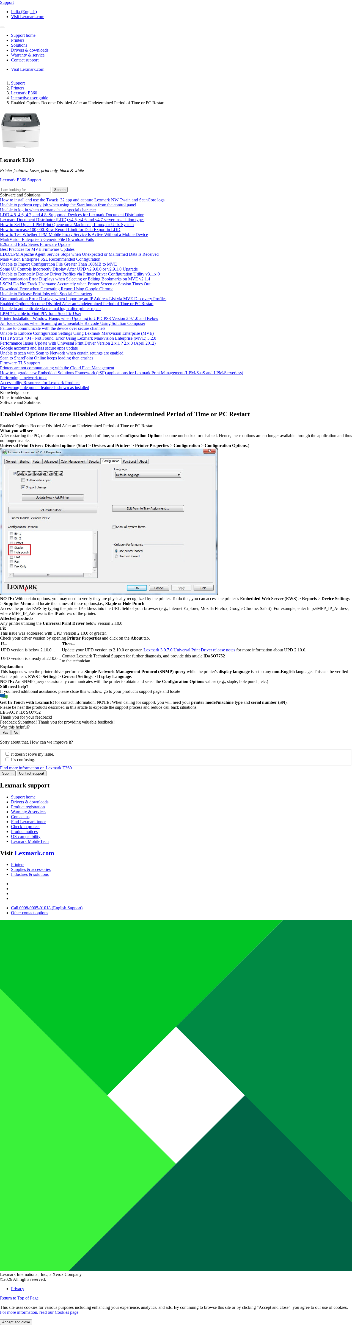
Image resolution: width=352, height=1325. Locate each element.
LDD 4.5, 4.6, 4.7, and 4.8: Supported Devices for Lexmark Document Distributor (72, 214)
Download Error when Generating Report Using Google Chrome (56, 288)
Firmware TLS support (20, 363)
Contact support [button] (24, 60)
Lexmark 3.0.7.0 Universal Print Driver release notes (189, 650)
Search (59, 190)
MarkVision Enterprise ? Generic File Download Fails (47, 239)
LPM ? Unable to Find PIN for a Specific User (40, 313)
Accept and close (16, 1322)
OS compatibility (25, 836)
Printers (17, 88)
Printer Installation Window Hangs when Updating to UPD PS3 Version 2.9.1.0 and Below (79, 318)
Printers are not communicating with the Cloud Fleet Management (57, 367)
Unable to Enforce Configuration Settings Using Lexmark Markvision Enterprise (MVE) (77, 333)
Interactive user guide (29, 97)
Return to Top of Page (19, 1298)
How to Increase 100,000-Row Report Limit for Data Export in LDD (60, 229)
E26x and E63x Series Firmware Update (35, 244)
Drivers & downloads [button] (29, 50)
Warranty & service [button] (28, 55)
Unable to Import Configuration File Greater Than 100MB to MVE (58, 264)
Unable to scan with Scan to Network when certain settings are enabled (61, 353)
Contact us (20, 816)
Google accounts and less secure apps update (39, 348)
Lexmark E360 (24, 93)
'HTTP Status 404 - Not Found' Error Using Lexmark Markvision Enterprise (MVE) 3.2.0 (78, 338)
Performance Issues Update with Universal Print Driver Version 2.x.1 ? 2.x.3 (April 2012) (78, 343)
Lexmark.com (34, 853)
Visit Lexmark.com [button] (27, 16)
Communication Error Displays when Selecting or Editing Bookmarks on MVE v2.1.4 (75, 279)
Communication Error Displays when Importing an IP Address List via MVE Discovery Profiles (83, 298)
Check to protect (25, 826)
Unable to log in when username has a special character (48, 209)
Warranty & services (28, 811)
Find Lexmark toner (28, 821)
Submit (7, 773)
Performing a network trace (23, 377)
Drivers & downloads (29, 802)
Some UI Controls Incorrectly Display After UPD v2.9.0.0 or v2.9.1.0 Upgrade (69, 269)
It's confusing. (23, 759)
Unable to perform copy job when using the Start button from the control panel (68, 204)
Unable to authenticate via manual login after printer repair (50, 308)
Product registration (28, 806)
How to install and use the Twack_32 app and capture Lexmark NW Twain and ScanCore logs (82, 200)
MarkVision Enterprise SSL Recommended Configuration (50, 259)
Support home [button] (23, 35)
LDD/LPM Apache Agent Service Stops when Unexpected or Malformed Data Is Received (79, 254)
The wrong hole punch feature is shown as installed (44, 387)
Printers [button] (17, 40)
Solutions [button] (19, 45)
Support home (23, 797)
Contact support (31, 773)
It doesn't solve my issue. (32, 754)
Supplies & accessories (31, 869)
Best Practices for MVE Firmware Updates (37, 249)
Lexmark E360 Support (20, 180)
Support (18, 83)
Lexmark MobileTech (30, 841)
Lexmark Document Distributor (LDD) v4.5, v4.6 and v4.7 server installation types (72, 219)
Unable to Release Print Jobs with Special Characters (46, 293)
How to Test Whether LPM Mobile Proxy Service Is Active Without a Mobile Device (74, 234)
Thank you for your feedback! (26, 717)
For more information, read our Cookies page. (39, 1312)
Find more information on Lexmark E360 (36, 768)
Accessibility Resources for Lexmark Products (40, 382)
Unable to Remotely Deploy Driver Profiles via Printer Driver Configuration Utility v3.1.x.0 (80, 274)
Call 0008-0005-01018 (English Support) (46, 907)
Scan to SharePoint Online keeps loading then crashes (46, 358)
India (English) (24, 11)
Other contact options (29, 912)
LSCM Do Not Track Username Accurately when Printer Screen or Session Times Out (75, 284)
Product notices (24, 831)
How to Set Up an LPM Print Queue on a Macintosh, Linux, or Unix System (67, 224)
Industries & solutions (30, 874)
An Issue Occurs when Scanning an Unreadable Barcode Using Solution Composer (72, 323)
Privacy (17, 1288)
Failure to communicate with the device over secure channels (52, 328)
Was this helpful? (15, 727)
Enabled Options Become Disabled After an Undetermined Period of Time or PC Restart (76, 303)
